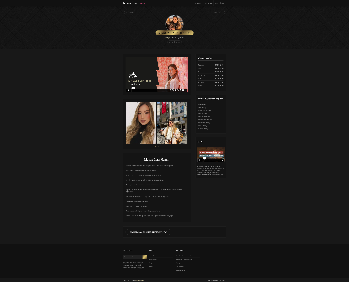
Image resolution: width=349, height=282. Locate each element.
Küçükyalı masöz (180, 263)
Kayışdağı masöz (180, 270)
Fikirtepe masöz (180, 266)
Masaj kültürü (208, 3)
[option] (141, 123)
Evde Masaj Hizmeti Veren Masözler (185, 256)
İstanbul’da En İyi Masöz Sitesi (184, 259)
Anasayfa (198, 3)
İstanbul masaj (139, 280)
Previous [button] (125, 123)
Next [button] (188, 123)
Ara (145, 257)
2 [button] (158, 147)
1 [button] (155, 147)
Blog (216, 3)
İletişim (222, 3)
